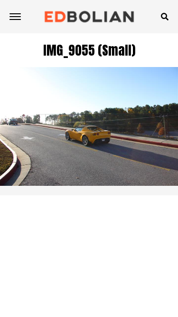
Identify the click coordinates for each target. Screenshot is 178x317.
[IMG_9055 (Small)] (89, 183)
